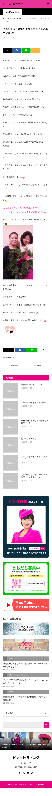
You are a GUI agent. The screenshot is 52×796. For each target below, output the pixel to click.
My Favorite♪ (12, 12)
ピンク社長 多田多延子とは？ (26, 767)
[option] (13, 741)
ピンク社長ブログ (13, 4)
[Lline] (25, 50)
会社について (26, 763)
